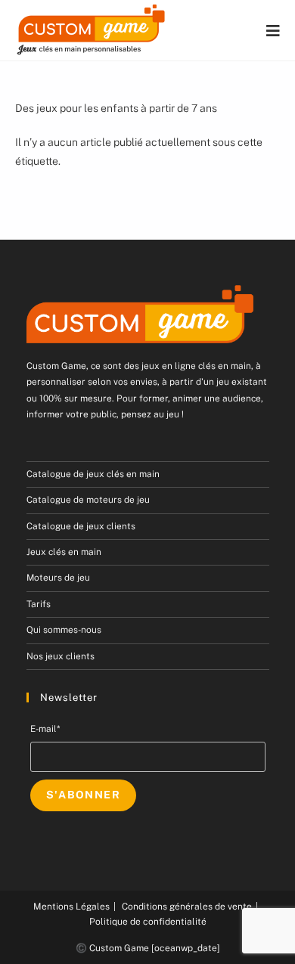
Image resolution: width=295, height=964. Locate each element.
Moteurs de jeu (58, 577)
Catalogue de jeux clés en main (93, 474)
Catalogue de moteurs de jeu (88, 499)
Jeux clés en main (63, 552)
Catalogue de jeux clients (80, 526)
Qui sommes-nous (63, 630)
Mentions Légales (71, 906)
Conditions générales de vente (187, 906)
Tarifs (38, 604)
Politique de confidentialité (147, 921)
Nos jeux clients (60, 656)
